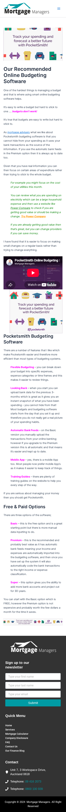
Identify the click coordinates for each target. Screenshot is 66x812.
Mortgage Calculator (16, 733)
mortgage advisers (18, 132)
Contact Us (11, 746)
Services (10, 729)
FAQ (7, 742)
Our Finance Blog (14, 750)
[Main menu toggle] (58, 8)
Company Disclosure (16, 738)
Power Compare (20, 208)
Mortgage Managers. (39, 802)
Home (8, 725)
